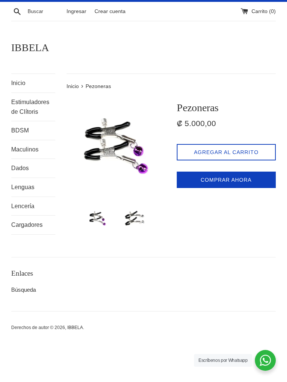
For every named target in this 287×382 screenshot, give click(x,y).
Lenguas (22, 187)
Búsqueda (23, 289)
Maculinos (24, 149)
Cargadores (27, 225)
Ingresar (76, 11)
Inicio (18, 83)
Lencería (22, 206)
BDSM (20, 130)
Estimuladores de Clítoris (30, 107)
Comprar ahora (226, 180)
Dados (20, 168)
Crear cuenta (110, 11)
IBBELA (30, 47)
